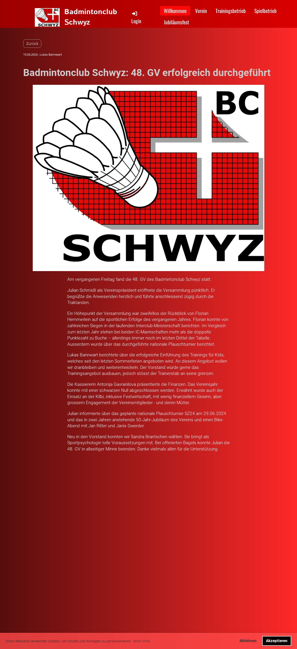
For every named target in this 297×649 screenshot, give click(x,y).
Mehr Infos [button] (141, 641)
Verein (201, 10)
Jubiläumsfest (176, 22)
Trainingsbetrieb (231, 10)
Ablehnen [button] (248, 640)
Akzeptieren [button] (276, 640)
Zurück (32, 43)
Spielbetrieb (265, 10)
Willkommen (175, 10)
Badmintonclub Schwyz (90, 17)
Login (136, 21)
